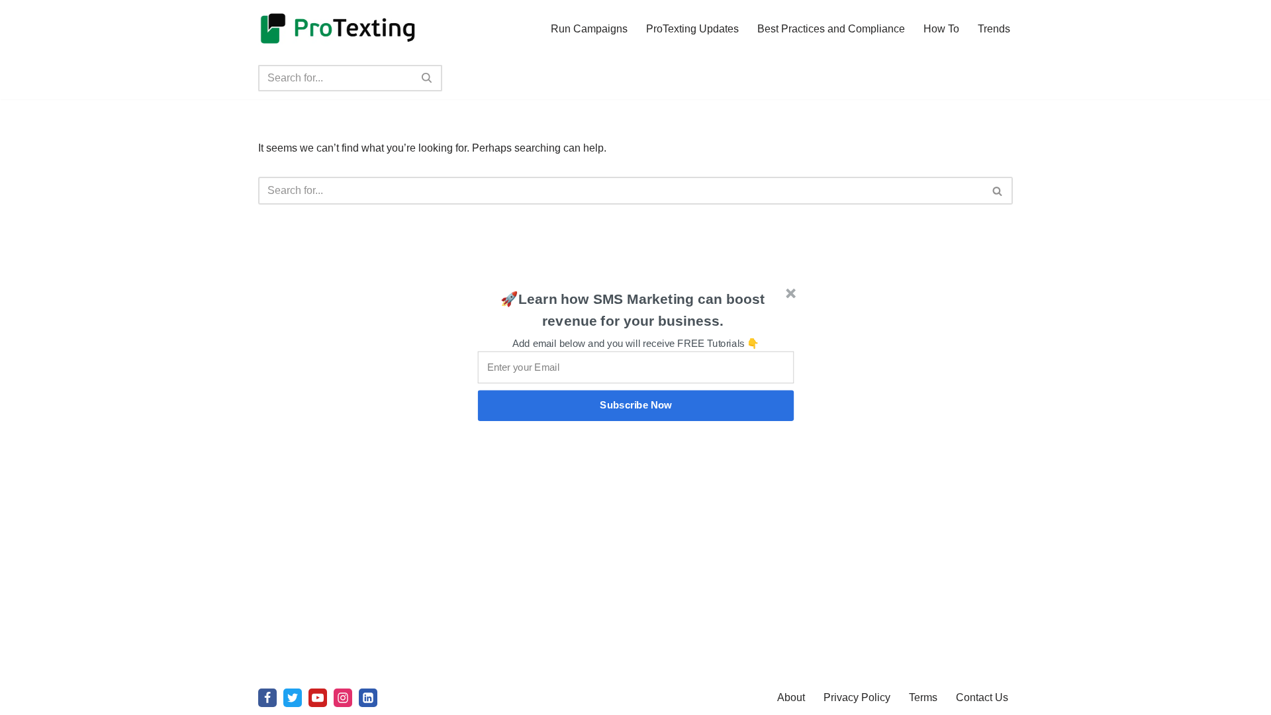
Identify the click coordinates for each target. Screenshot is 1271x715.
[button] (633, 310)
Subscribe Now (636, 405)
